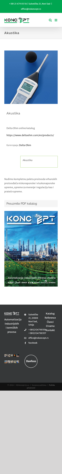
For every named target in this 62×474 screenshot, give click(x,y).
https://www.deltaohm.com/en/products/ (30, 135)
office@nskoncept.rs (31, 9)
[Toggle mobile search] (50, 20)
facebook (32, 343)
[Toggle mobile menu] (56, 20)
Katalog (50, 313)
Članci (50, 321)
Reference (50, 317)
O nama (50, 326)
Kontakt (50, 330)
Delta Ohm (25, 145)
